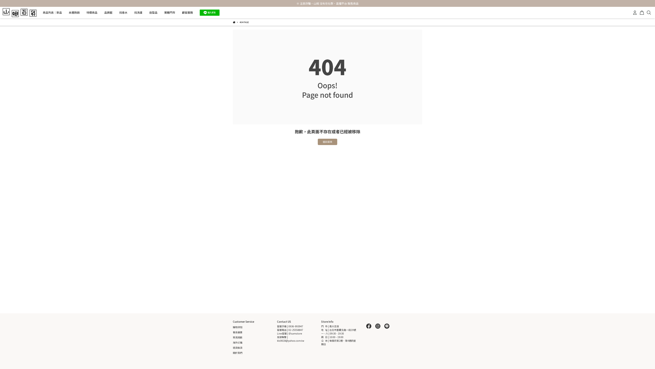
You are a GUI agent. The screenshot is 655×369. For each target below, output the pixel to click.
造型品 (153, 12)
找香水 (123, 12)
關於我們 (237, 352)
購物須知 (237, 327)
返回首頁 (327, 142)
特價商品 (91, 12)
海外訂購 (237, 342)
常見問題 (237, 337)
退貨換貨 (237, 347)
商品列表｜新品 (52, 12)
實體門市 (169, 12)
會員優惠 (237, 332)
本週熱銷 (74, 12)
